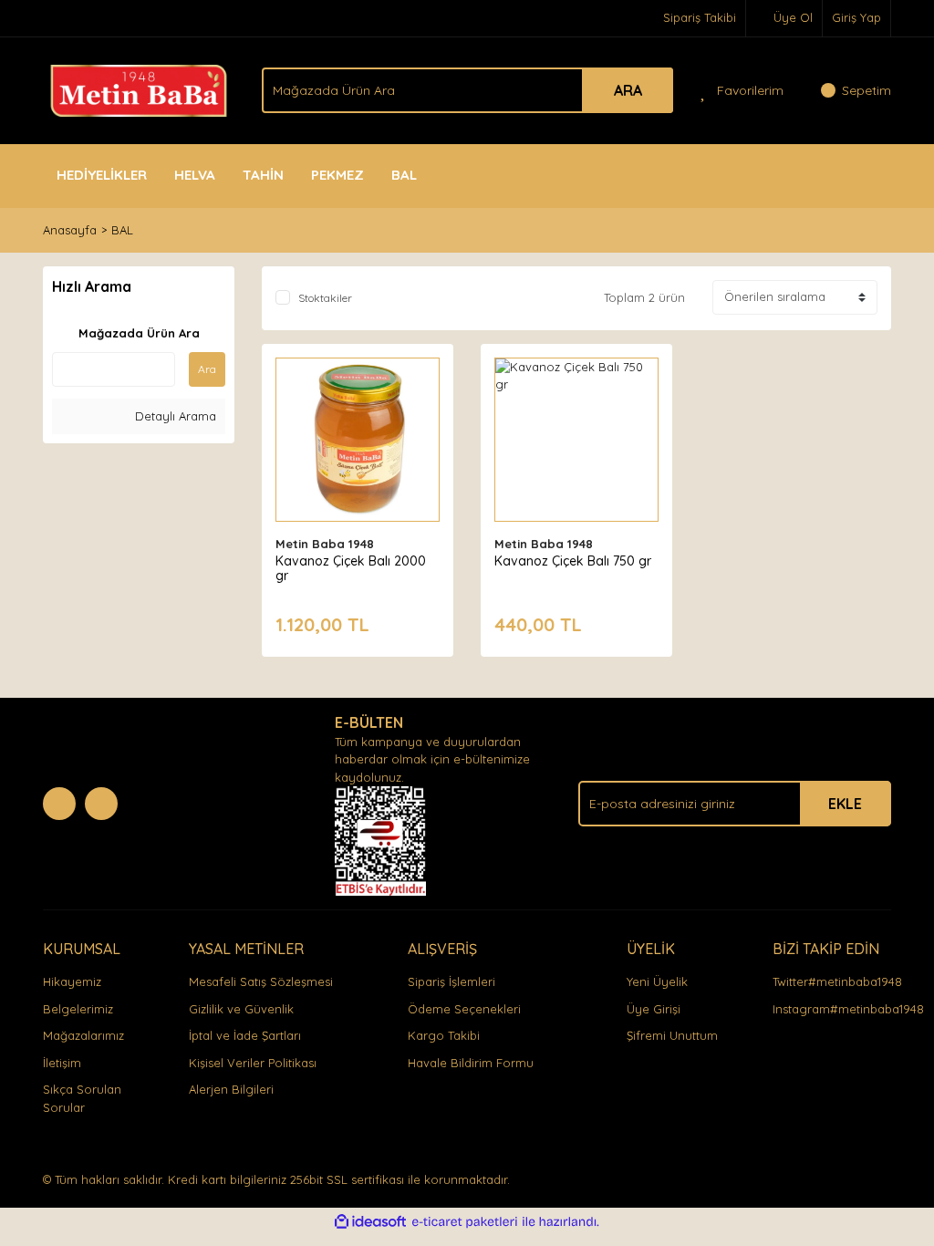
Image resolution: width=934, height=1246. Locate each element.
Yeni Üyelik (657, 981)
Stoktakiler (325, 298)
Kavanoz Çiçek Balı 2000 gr (350, 568)
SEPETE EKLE (357, 457)
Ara (207, 369)
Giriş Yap (856, 17)
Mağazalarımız (83, 1035)
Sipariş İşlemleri (451, 981)
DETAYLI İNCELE (358, 411)
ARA (628, 90)
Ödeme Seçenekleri (464, 1009)
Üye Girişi (653, 1009)
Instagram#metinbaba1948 (848, 1009)
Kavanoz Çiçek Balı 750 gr (572, 561)
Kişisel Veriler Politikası (253, 1062)
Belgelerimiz (78, 1009)
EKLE (845, 803)
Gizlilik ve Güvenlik (241, 1009)
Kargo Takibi (444, 1035)
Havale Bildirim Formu (471, 1062)
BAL (122, 230)
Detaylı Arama (173, 416)
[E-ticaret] (464, 1222)
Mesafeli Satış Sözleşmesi (261, 981)
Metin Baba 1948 (324, 543)
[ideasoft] (370, 1222)
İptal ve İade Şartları (245, 1035)
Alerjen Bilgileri (231, 1089)
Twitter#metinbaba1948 (837, 981)
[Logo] (138, 88)
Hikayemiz (72, 981)
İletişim (62, 1062)
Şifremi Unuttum (672, 1035)
